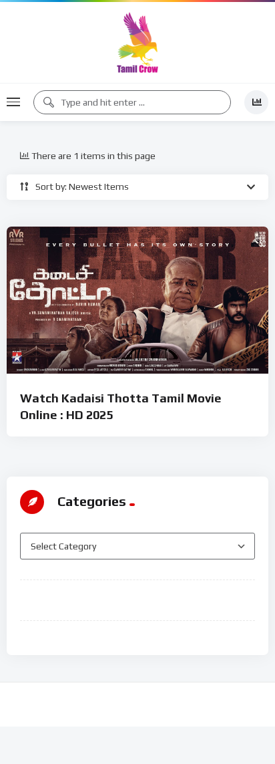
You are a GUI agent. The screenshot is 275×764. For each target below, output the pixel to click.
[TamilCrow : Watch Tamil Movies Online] (137, 42)
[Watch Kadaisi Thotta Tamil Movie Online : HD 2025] (137, 300)
